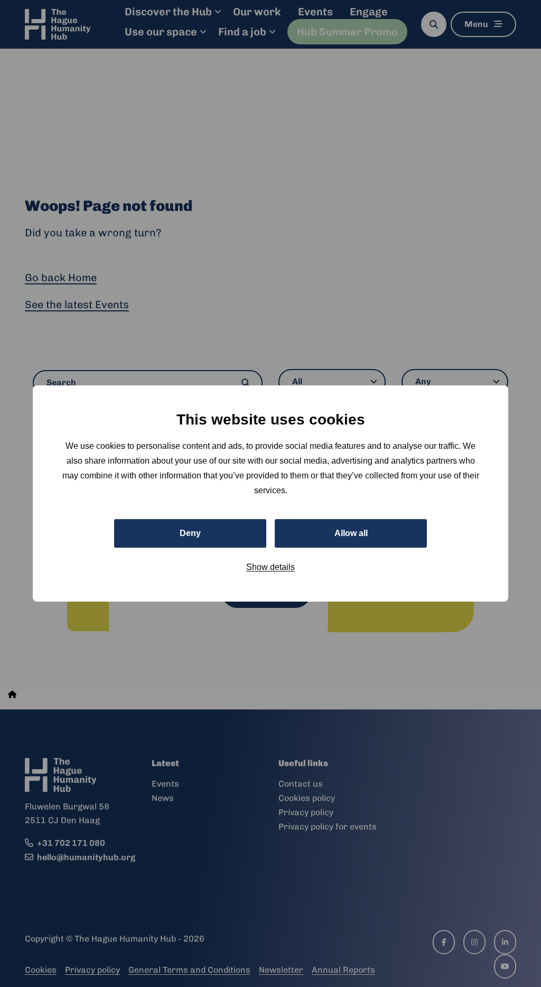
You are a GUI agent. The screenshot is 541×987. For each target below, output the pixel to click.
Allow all (351, 533)
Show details (270, 566)
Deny (190, 533)
